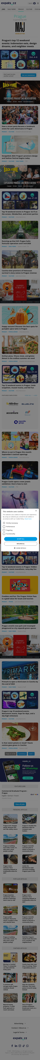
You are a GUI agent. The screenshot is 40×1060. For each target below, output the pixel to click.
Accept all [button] (20, 539)
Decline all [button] (21, 544)
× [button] (36, 510)
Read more (28, 519)
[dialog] (20, 530)
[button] (20, 548)
